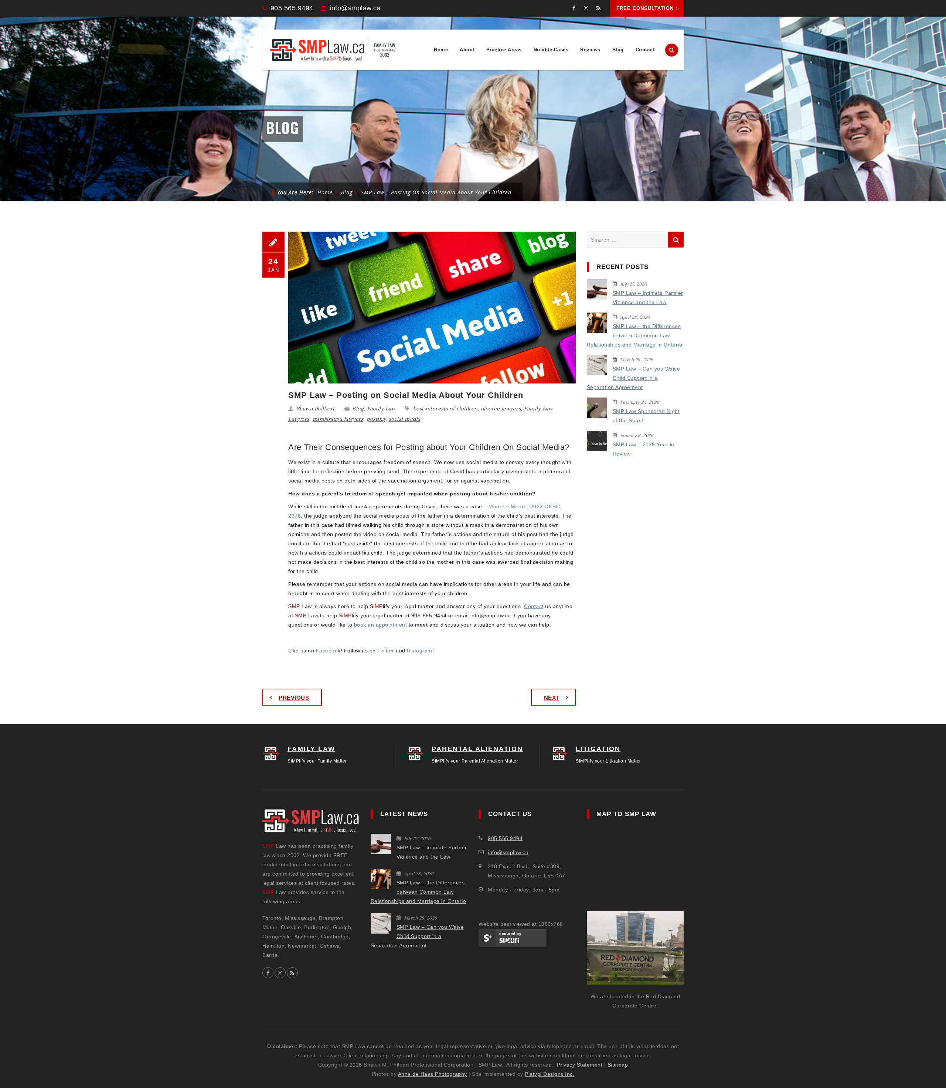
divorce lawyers (501, 408)
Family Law (381, 408)
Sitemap (618, 1065)
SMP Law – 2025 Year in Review (643, 449)
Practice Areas (504, 49)
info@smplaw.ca (355, 8)
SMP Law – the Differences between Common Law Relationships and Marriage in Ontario (635, 335)
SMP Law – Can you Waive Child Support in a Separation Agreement (633, 378)
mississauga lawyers (338, 419)
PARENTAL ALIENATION (477, 749)
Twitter (385, 651)
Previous (294, 698)
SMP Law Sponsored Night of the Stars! (646, 415)
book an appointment (380, 625)
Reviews (590, 49)
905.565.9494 (291, 8)
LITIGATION (598, 749)
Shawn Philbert (315, 408)
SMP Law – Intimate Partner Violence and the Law (648, 297)
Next (551, 698)
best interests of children (445, 408)
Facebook (328, 651)
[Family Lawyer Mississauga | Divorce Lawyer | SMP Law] (332, 50)
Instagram (419, 651)
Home (441, 49)
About (467, 49)
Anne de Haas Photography (432, 1074)
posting (376, 419)
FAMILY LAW (311, 749)
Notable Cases (551, 49)
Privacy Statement (580, 1065)
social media (405, 419)
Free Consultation (645, 8)
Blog (618, 49)
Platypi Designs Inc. (549, 1074)
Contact (645, 49)
